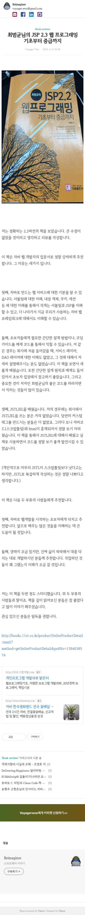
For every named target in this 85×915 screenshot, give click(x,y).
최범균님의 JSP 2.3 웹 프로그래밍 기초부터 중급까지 (43, 37)
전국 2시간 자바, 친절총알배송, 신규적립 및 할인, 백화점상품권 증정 (30, 714)
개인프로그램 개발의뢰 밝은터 (27, 678)
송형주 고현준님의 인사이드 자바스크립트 (24, 789)
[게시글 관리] (21, 737)
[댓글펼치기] (9, 843)
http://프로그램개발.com (20, 672)
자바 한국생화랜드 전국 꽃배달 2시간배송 (29, 706)
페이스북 (33, 829)
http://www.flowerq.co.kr (20, 701)
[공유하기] (16, 737)
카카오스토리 (42, 829)
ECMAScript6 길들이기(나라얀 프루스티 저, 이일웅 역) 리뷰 (24, 777)
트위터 (52, 829)
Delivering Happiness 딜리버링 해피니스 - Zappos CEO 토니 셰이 (24, 771)
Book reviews (42, 29)
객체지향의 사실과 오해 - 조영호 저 (24, 764)
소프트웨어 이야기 (14, 863)
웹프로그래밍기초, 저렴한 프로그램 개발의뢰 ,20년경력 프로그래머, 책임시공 (42, 685)
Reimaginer (19, 4)
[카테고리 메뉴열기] (78, 6)
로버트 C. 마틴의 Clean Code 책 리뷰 (24, 783)
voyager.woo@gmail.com (27, 8)
